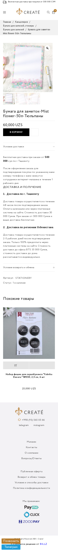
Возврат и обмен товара (31, 477)
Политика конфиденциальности (31, 488)
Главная (7, 22)
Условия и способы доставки (31, 482)
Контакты (31, 447)
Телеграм (10, 547)
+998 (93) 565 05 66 (33, 420)
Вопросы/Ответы (31, 458)
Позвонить (11, 541)
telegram (24, 425)
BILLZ (43, 544)
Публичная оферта (31, 471)
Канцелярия (21, 22)
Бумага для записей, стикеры (18, 26)
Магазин (31, 442)
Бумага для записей (13, 30)
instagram (38, 425)
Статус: (7, 283)
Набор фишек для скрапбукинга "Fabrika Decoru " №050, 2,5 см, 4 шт (29, 375)
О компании (31, 453)
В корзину (16, 132)
